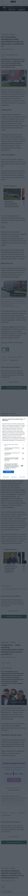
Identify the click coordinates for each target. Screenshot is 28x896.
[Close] (25, 419)
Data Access (14, 477)
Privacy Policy (22, 477)
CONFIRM (8, 471)
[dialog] (14, 448)
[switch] (22, 448)
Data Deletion (6, 477)
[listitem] (14, 445)
